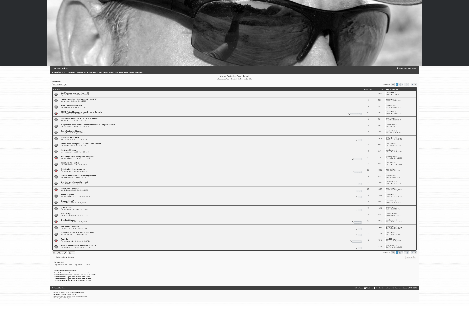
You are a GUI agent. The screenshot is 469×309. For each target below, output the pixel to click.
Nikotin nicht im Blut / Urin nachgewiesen (78, 176)
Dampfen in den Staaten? (72, 131)
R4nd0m (67, 165)
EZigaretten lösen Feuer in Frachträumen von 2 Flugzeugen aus (88, 125)
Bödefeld (392, 137)
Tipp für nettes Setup (70, 163)
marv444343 (68, 158)
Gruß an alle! (66, 207)
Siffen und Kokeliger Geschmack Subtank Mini (81, 144)
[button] (393, 84)
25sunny (69, 171)
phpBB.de (73, 294)
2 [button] (399, 85)
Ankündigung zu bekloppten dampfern (77, 156)
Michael (391, 93)
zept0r (66, 133)
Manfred (391, 201)
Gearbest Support (68, 220)
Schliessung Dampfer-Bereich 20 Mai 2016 (79, 99)
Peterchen (392, 156)
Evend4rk (67, 184)
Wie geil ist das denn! (70, 226)
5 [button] (407, 85)
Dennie (391, 144)
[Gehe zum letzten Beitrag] (395, 93)
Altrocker (69, 235)
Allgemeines (56, 82)
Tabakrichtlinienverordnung (73, 169)
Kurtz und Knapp (68, 150)
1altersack (392, 150)
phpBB (62, 292)
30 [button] (412, 85)
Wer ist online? (59, 262)
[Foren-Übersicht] (234, 33)
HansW (66, 107)
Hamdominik (68, 152)
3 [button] (402, 85)
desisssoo (67, 190)
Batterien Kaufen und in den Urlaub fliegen (79, 118)
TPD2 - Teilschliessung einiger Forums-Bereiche (81, 112)
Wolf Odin (392, 124)
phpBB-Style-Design (81, 296)
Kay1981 (69, 196)
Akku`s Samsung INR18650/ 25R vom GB (78, 246)
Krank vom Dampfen (70, 188)
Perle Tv (64, 239)
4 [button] (404, 85)
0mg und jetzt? (67, 201)
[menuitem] (65, 68)
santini (66, 203)
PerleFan (67, 139)
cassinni (66, 120)
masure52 (392, 207)
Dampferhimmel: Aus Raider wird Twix (77, 233)
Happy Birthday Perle (70, 137)
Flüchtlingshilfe (67, 195)
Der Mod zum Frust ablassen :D (74, 182)
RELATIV (69, 228)
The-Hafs (69, 95)
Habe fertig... (66, 214)
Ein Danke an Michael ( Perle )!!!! (75, 93)
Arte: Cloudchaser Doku (71, 106)
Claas (391, 233)
